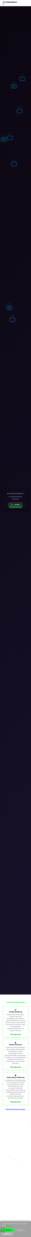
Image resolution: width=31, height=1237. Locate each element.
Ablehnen (7, 1233)
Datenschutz (9, 1225)
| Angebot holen (15, 1034)
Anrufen (17, 504)
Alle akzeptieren (7, 1230)
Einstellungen (20, 1230)
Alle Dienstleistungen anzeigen (15, 1109)
